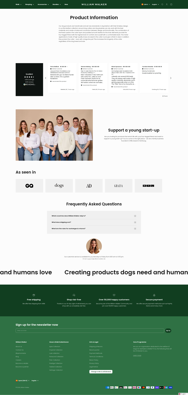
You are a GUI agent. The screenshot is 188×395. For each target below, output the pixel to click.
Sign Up (168, 330)
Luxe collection (54, 353)
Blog (17, 357)
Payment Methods (95, 353)
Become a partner (22, 367)
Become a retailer (22, 363)
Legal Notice (93, 367)
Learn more (137, 355)
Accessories (42, 4)
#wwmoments (21, 353)
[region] (108, 78)
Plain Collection (54, 360)
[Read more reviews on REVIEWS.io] (29, 85)
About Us (19, 347)
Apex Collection (54, 347)
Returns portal (94, 350)
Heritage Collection (56, 370)
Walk (17, 4)
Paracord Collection (56, 357)
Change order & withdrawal (101, 372)
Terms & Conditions (96, 357)
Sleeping (28, 4)
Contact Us (20, 350)
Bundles (56, 4)
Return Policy (93, 360)
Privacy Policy (94, 363)
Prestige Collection (55, 363)
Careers (18, 360)
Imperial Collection (55, 350)
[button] (45, 78)
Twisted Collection (55, 367)
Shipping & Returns (95, 347)
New (66, 4)
